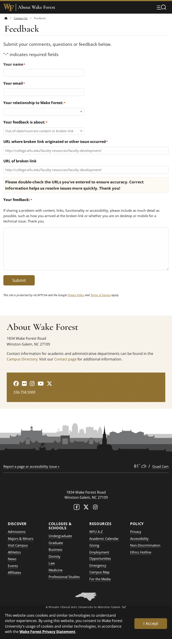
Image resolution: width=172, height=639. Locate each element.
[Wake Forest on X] (86, 508)
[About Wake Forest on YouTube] (41, 383)
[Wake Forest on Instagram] (95, 508)
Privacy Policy (75, 295)
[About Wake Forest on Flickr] (24, 383)
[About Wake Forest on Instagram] (32, 383)
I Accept (150, 623)
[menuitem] (9, 18)
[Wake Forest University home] (9, 7)
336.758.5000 (24, 392)
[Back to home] (6, 18)
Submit (19, 280)
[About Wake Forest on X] (49, 383)
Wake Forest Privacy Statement (47, 631)
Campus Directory (22, 359)
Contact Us (21, 18)
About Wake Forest (36, 7)
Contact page (65, 359)
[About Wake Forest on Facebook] (16, 383)
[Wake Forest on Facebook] (76, 508)
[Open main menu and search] (161, 7)
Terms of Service (100, 295)
